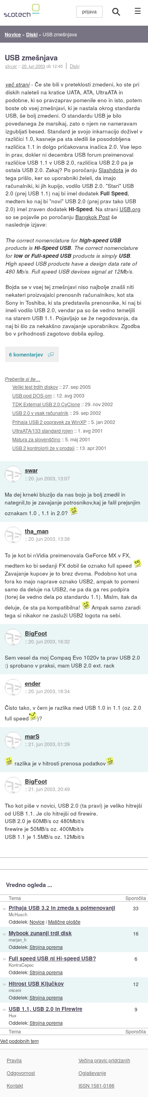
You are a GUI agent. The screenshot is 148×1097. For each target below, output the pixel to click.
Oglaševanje (92, 1072)
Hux (13, 1015)
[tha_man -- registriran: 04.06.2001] (13, 535)
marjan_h (17, 939)
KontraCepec (21, 965)
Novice (37, 921)
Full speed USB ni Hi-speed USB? (52, 958)
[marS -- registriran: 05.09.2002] (13, 740)
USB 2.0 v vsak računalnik (40, 412)
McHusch (18, 914)
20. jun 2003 (33, 66)
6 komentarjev (26, 354)
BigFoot (36, 634)
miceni (15, 990)
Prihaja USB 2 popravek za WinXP (49, 421)
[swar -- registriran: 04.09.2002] (13, 474)
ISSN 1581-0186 (96, 1085)
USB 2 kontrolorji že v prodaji (43, 447)
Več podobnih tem (19, 1040)
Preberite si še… (22, 378)
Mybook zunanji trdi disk (40, 933)
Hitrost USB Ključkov (36, 983)
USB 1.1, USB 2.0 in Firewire (45, 1009)
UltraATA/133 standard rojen (42, 430)
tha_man (37, 531)
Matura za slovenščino (36, 439)
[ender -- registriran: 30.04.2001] (13, 687)
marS (32, 737)
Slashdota (111, 170)
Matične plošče (64, 921)
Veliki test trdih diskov (35, 386)
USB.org (130, 209)
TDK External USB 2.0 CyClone (46, 404)
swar (31, 470)
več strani (18, 84)
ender (33, 684)
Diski (74, 66)
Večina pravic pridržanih (104, 1060)
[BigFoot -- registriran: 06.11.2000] (13, 637)
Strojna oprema (46, 946)
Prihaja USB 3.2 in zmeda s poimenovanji (62, 907)
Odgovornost (21, 1072)
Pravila (14, 1060)
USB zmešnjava (31, 57)
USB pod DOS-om (32, 395)
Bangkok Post (92, 217)
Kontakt (15, 1085)
